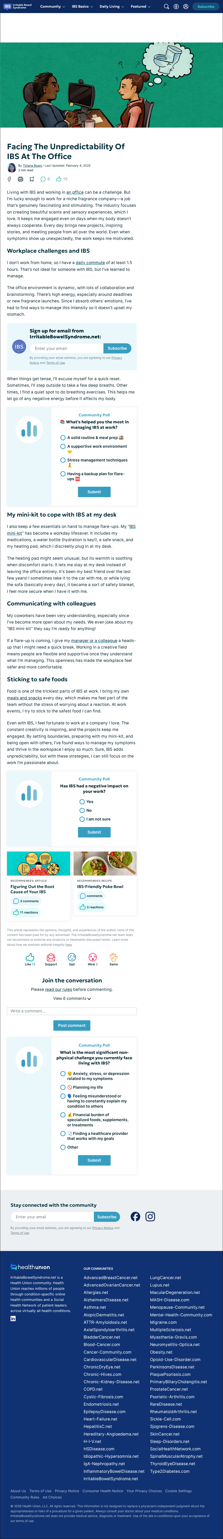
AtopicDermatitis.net (104, 1314)
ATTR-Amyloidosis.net (105, 1322)
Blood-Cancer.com (102, 1344)
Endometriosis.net (101, 1404)
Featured (138, 6)
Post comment (72, 1025)
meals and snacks (24, 697)
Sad (69, 959)
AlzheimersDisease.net (106, 1299)
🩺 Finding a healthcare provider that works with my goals (97, 1136)
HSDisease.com (99, 1448)
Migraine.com (163, 1322)
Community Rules (24, 1497)
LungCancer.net (165, 1277)
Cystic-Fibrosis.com (103, 1396)
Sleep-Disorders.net (169, 1441)
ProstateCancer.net (169, 1389)
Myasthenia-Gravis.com (173, 1337)
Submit (94, 492)
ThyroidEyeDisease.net (172, 1463)
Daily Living (110, 6)
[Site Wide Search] (166, 6)
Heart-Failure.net (100, 1419)
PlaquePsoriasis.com (170, 1374)
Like (28, 959)
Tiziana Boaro (32, 165)
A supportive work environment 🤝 (97, 449)
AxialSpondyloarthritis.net (109, 1329)
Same (111, 959)
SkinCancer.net (165, 1434)
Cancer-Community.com (108, 1352)
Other (72, 1147)
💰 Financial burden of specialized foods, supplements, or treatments (97, 1119)
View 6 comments (70, 998)
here (69, 944)
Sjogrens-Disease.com (172, 1426)
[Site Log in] (186, 6)
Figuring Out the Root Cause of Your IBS (32, 889)
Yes (89, 801)
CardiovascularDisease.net (110, 1359)
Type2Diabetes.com (170, 1471)
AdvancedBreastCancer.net (111, 1277)
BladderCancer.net (102, 1337)
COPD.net (93, 1389)
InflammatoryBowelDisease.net (114, 1471)
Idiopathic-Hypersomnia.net (111, 1456)
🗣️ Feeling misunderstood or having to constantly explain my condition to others (97, 1101)
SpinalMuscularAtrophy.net (176, 1456)
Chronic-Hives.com (103, 1374)
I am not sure (98, 819)
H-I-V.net (92, 1441)
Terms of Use (55, 362)
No (89, 810)
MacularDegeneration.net (175, 1292)
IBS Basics (80, 6)
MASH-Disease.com (169, 1299)
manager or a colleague (94, 640)
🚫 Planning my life (85, 1087)
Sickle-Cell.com (165, 1419)
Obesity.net (161, 1352)
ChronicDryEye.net (102, 1367)
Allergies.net (96, 1292)
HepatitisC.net (98, 1426)
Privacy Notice (102, 1228)
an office (75, 192)
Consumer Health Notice (103, 1491)
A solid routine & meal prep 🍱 (95, 437)
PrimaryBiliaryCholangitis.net (178, 1381)
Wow (91, 959)
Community (50, 6)
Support (49, 959)
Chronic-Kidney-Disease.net (112, 1381)
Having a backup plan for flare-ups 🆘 (96, 476)
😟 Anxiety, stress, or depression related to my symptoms (98, 1076)
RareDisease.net (166, 1404)
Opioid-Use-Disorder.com (175, 1359)
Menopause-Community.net (177, 1307)
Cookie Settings (178, 1491)
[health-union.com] (30, 1268)
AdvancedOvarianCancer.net (112, 1285)
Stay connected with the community (53, 1205)
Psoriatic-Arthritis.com (172, 1396)
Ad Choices (52, 1497)
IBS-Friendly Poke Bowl (100, 886)
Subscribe (117, 348)
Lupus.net (159, 1285)
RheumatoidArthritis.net (173, 1411)
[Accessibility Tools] (176, 6)
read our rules (58, 989)
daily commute (90, 262)
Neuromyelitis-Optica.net (175, 1344)
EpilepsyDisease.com (105, 1411)
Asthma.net (95, 1307)
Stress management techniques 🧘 (97, 462)
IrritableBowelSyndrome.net (111, 1478)
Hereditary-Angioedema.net (111, 1434)
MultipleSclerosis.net (170, 1329)
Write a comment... (28, 1011)
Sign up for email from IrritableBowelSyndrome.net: (65, 333)
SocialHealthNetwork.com (175, 1448)
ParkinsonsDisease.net (172, 1367)
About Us (18, 1491)
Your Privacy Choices (144, 1491)
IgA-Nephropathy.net (104, 1463)
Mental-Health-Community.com (181, 1314)
